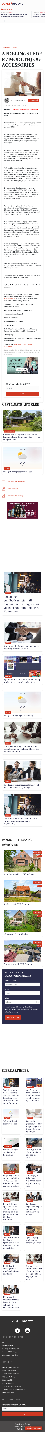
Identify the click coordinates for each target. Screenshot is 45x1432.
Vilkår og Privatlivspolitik (11, 1349)
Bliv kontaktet (12, 1017)
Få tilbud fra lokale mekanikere (13, 1389)
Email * (7, 989)
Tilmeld (22, 394)
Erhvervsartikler (7, 1380)
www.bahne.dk (9, 299)
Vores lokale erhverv (9, 1371)
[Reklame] (22, 365)
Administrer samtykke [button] (10, 1355)
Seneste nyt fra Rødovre (10, 1368)
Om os (4, 1343)
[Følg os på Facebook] (17, 1330)
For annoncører (7, 1346)
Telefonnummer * (11, 980)
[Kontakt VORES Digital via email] (27, 1330)
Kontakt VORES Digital (10, 1352)
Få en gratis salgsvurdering (12, 1386)
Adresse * (8, 998)
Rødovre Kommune (9, 1383)
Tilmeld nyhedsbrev (33, 1428)
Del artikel (32, 100)
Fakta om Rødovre (8, 1377)
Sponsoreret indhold (9, 1392)
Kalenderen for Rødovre (10, 1374)
